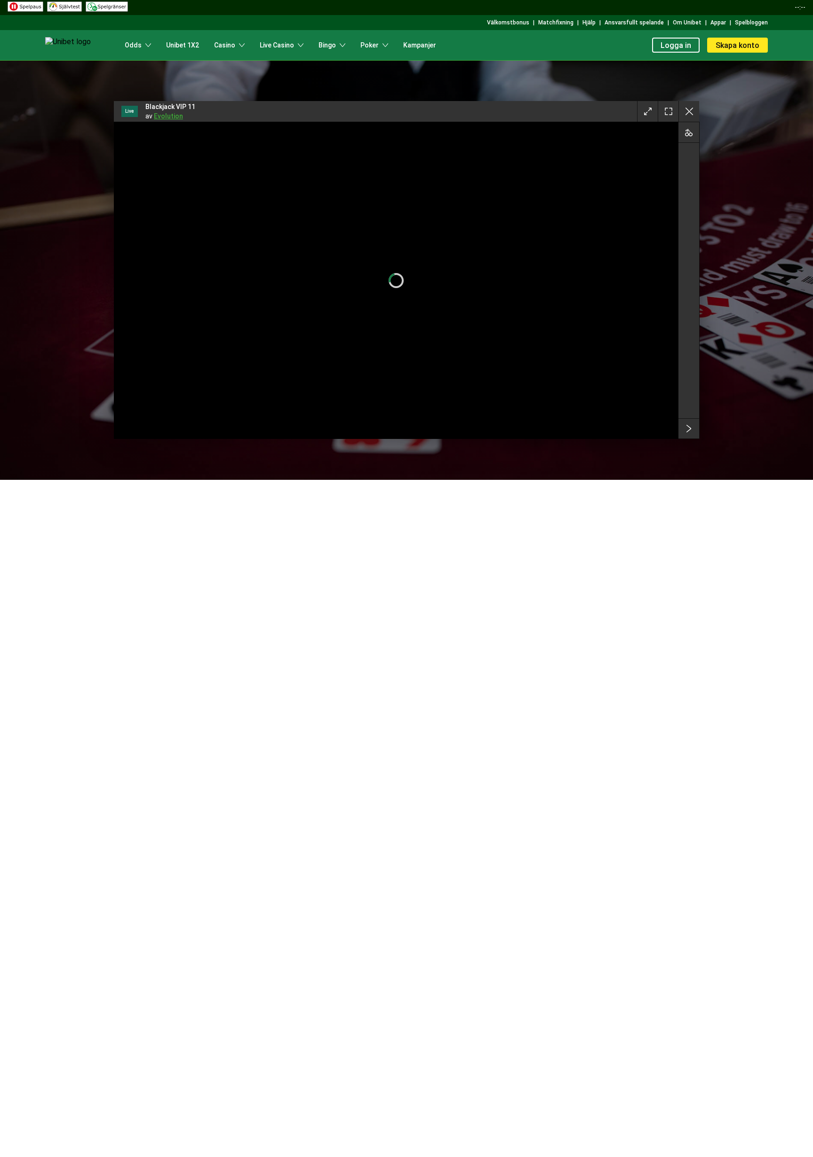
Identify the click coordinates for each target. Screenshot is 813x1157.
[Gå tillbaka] (688, 111)
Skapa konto (737, 45)
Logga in (676, 45)
